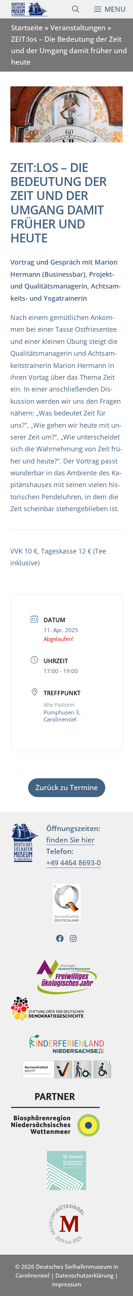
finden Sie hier (70, 840)
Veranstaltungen (78, 27)
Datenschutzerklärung (84, 1275)
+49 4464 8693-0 (73, 863)
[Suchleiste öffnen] (75, 9)
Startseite (27, 27)
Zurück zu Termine (66, 787)
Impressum (66, 1284)
